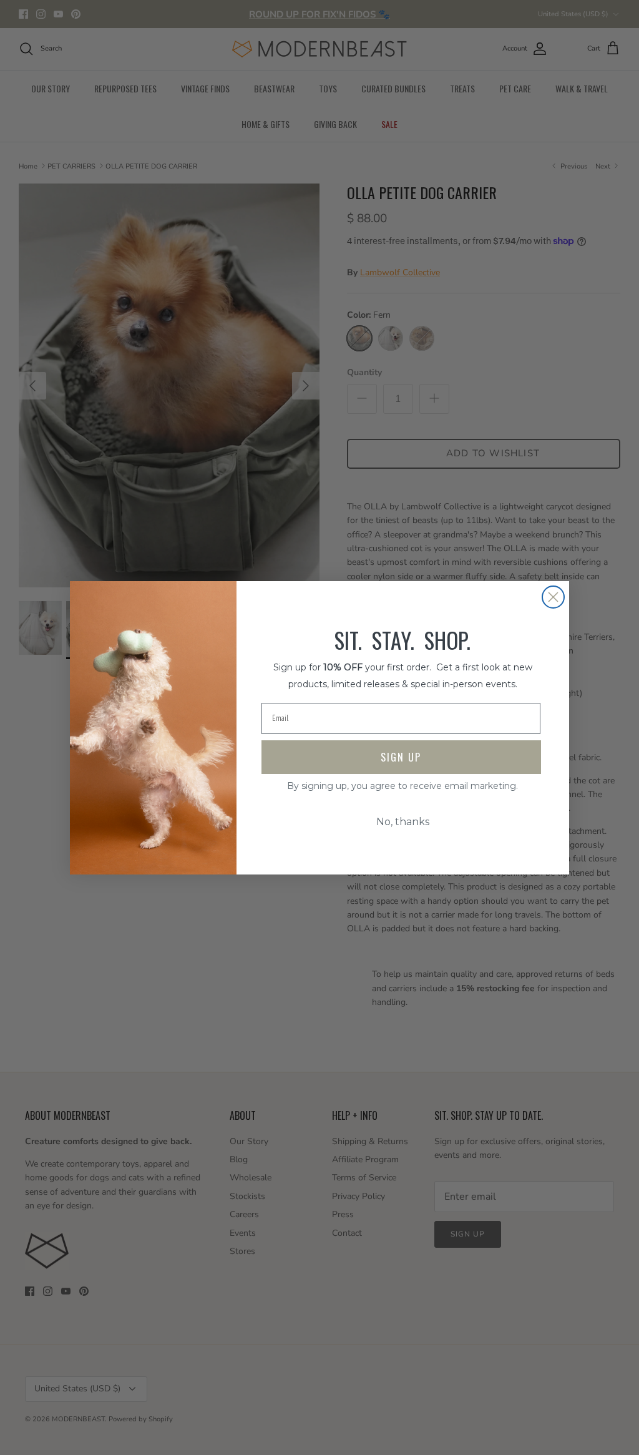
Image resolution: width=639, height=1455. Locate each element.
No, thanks (402, 822)
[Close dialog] (553, 597)
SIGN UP (401, 757)
